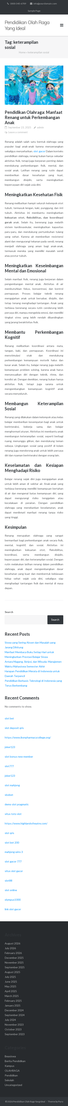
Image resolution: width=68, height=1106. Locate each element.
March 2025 (12, 996)
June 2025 (11, 981)
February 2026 (13, 953)
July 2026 (10, 948)
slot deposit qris (14, 728)
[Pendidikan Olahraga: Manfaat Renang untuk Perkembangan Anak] (34, 85)
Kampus (9, 1065)
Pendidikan (11, 1075)
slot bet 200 (12, 842)
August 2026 (12, 943)
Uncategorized (13, 1085)
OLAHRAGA (12, 1070)
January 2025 (12, 1005)
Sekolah (9, 1080)
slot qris (9, 833)
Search (9, 612)
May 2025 (10, 986)
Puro (60, 1101)
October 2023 (13, 1029)
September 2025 (15, 967)
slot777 (9, 766)
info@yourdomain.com (45, 3)
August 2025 (12, 972)
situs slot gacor (14, 871)
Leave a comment (18, 132)
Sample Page (34, 10)
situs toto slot (13, 813)
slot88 (8, 880)
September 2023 (15, 1034)
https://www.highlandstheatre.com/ (26, 823)
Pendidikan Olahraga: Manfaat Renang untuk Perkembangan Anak (33, 117)
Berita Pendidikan (15, 1061)
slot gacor (39, 151)
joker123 (10, 747)
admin (40, 127)
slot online (11, 890)
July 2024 (10, 1019)
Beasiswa (10, 1056)
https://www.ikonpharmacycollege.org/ (28, 737)
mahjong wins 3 (14, 851)
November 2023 (14, 1024)
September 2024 (15, 1015)
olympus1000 (13, 899)
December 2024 (14, 1010)
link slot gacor (13, 909)
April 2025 (11, 991)
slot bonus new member (19, 756)
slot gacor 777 (13, 861)
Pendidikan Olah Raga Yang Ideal (29, 1101)
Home (22, 52)
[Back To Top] (58, 1096)
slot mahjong (12, 785)
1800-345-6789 (18, 3)
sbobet (9, 794)
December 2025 (14, 957)
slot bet (9, 718)
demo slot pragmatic (17, 804)
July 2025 (10, 976)
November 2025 (14, 962)
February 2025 (13, 1000)
